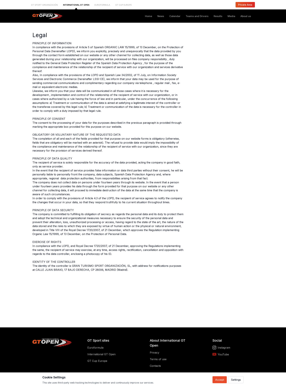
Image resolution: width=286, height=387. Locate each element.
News (160, 16)
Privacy (154, 352)
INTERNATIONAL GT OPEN (76, 5)
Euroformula (95, 347)
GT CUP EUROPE (123, 5)
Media (231, 16)
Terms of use (158, 359)
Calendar (174, 16)
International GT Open (101, 354)
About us (245, 16)
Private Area (245, 4)
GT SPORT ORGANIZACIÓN (44, 5)
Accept (219, 379)
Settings (236, 379)
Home (148, 16)
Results (218, 16)
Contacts (155, 365)
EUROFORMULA (102, 5)
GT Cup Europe (97, 360)
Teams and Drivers (197, 16)
